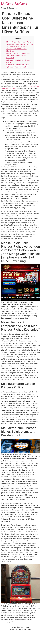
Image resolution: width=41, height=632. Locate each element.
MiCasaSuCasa (14, 3)
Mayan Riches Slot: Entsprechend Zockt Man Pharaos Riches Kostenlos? (18, 55)
